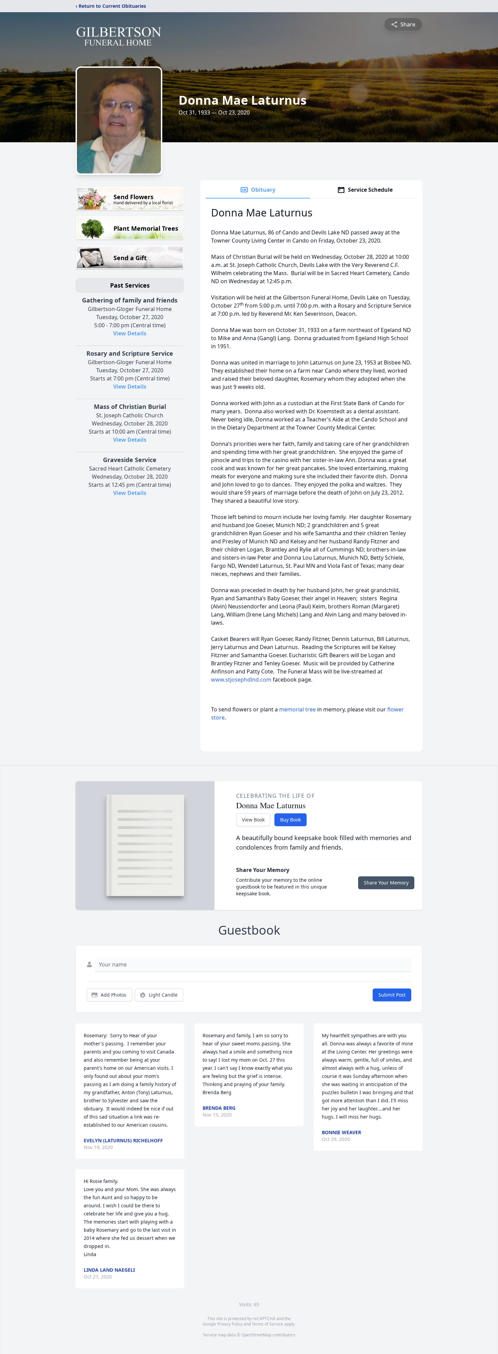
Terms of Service (267, 1324)
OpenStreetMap (256, 1335)
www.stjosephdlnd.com (241, 679)
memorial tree (297, 709)
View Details (129, 333)
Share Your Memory (386, 882)
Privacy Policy (230, 1324)
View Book (253, 819)
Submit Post (392, 995)
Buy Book (290, 819)
